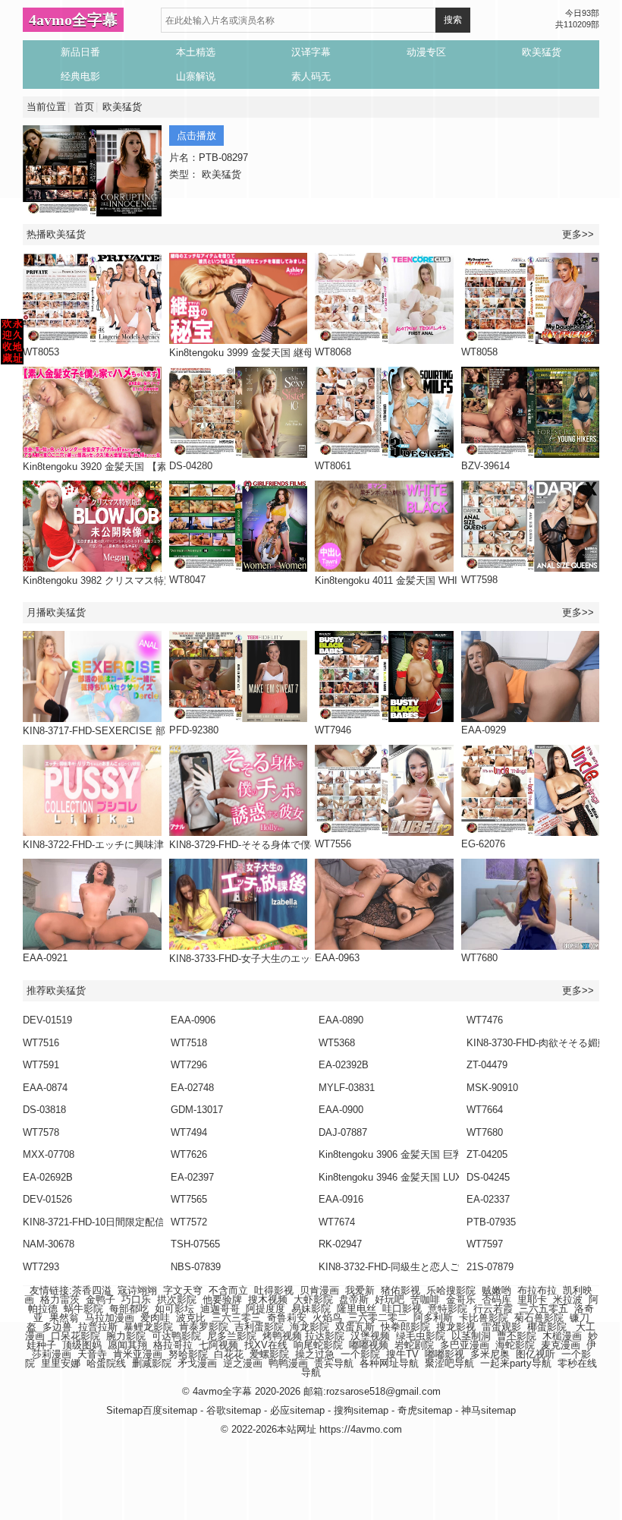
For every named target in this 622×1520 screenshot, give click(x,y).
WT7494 (189, 1132)
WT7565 (189, 1199)
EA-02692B (48, 1177)
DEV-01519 (47, 1020)
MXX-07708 (48, 1154)
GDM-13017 (197, 1109)
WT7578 (41, 1132)
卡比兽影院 (483, 1317)
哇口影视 (402, 1308)
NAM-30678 (48, 1244)
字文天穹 (183, 1290)
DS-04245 (488, 1177)
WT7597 (484, 1244)
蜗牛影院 (83, 1308)
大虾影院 (313, 1299)
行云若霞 (493, 1308)
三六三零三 (236, 1317)
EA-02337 (488, 1199)
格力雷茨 (60, 1299)
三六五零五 (543, 1308)
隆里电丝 (356, 1308)
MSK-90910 (492, 1087)
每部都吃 (129, 1308)
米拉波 (568, 1299)
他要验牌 (222, 1299)
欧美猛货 (122, 106)
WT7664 (484, 1109)
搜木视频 (267, 1299)
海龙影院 (309, 1326)
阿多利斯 (433, 1317)
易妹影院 (311, 1308)
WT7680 (484, 1132)
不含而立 (228, 1290)
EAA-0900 (341, 1109)
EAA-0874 (45, 1087)
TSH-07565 (195, 1244)
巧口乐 (136, 1299)
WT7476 (484, 1020)
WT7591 (41, 1065)
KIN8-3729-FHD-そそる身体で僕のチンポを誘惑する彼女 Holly (306, 844)
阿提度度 (265, 1308)
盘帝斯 (354, 1299)
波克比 (191, 1317)
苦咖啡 (425, 1299)
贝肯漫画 (319, 1290)
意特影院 (447, 1308)
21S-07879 (490, 1266)
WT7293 (41, 1266)
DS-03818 (44, 1109)
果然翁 (64, 1317)
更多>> (578, 234)
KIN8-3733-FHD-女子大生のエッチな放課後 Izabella (283, 958)
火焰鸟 (327, 1317)
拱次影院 (176, 1299)
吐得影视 (274, 1290)
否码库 (496, 1299)
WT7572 (189, 1222)
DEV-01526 (47, 1199)
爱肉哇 (155, 1317)
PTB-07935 (491, 1222)
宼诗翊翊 (137, 1290)
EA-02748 (192, 1087)
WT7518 (189, 1043)
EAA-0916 (341, 1199)
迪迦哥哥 (220, 1308)
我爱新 (360, 1290)
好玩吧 (389, 1299)
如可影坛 (174, 1308)
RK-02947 (340, 1244)
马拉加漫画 (109, 1317)
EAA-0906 (193, 1020)
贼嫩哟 (496, 1290)
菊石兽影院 (539, 1317)
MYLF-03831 (347, 1087)
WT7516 (41, 1043)
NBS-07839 (196, 1266)
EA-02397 (192, 1177)
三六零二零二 (377, 1317)
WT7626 (189, 1154)
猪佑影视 (400, 1290)
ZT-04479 (486, 1065)
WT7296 (189, 1065)
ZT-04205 (486, 1154)
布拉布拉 (537, 1290)
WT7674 (337, 1222)
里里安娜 (60, 1363)
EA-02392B (344, 1065)
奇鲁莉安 (286, 1317)
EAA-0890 (341, 1020)
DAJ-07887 (343, 1132)
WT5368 (337, 1043)
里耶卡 (532, 1299)
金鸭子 (100, 1299)
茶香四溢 (92, 1290)
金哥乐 (461, 1299)
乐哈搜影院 (451, 1290)
